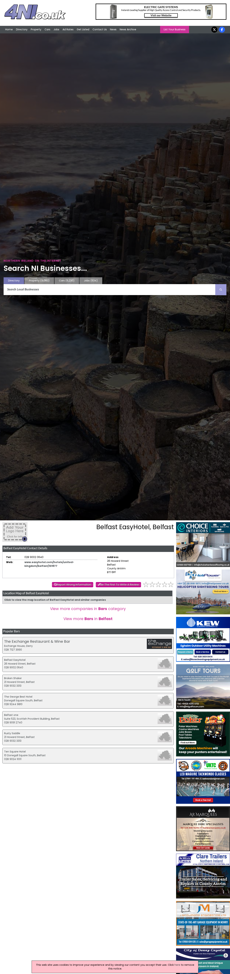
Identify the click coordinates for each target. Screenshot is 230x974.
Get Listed (83, 29)
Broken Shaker (13, 678)
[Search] (220, 289)
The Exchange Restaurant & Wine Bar (37, 641)
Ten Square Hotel (15, 751)
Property (36, 29)
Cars (47, 29)
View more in (87, 618)
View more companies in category (88, 608)
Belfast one (11, 715)
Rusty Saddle (12, 733)
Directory (21, 29)
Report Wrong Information (74, 584)
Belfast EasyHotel (15, 660)
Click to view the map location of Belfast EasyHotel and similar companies (55, 600)
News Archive (128, 29)
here (177, 965)
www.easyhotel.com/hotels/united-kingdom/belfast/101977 (49, 564)
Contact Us (100, 29)
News (113, 29)
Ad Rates (68, 29)
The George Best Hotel (18, 696)
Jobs (56, 29)
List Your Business (174, 29)
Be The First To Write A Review (119, 584)
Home (9, 29)
